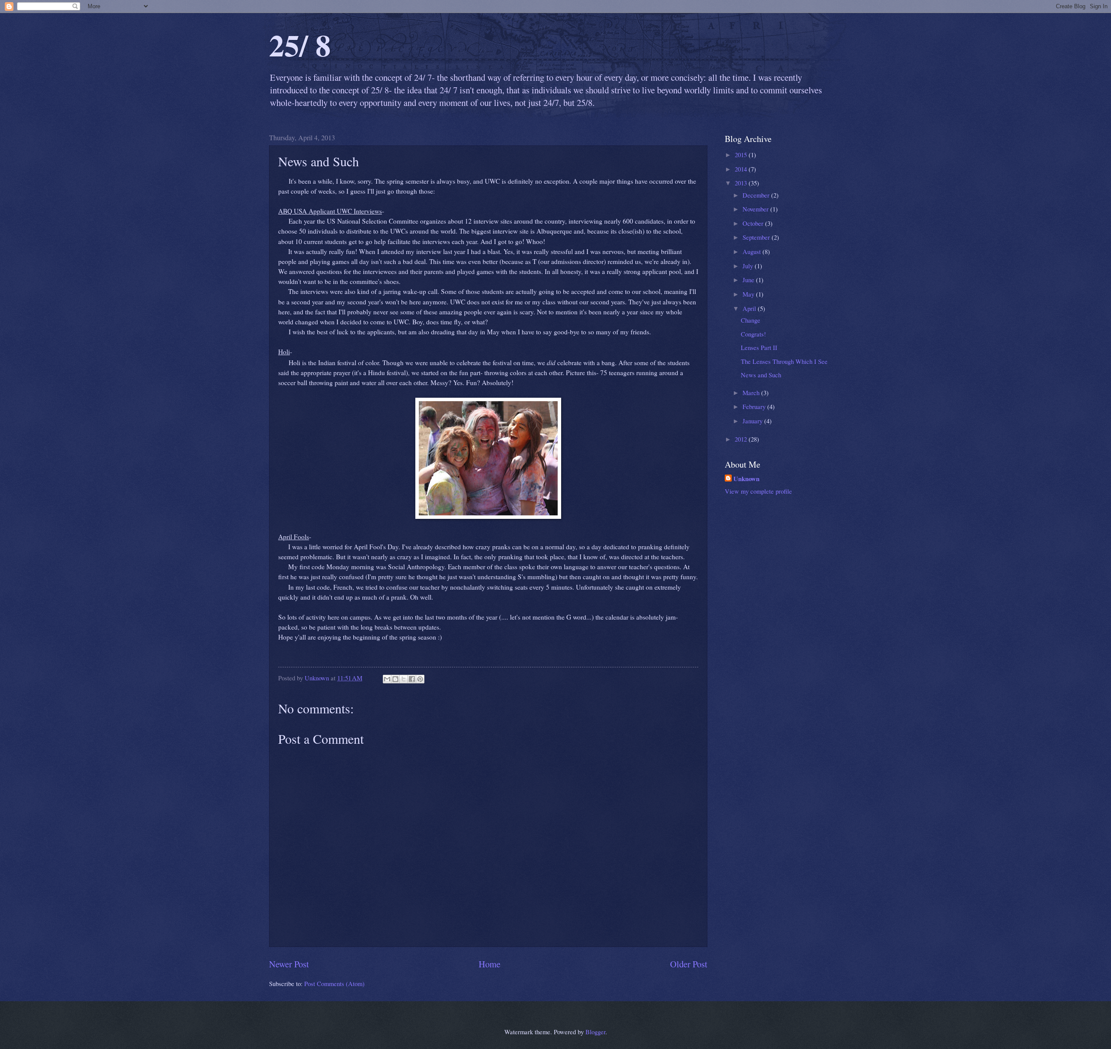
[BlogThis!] (395, 679)
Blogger (595, 1031)
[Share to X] (403, 679)
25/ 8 (300, 45)
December (757, 195)
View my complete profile (758, 491)
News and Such (761, 374)
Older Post (688, 964)
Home (489, 964)
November (756, 209)
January (753, 420)
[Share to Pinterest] (420, 679)
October (754, 223)
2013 (742, 182)
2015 (742, 154)
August (753, 251)
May (749, 294)
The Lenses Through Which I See (784, 361)
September (757, 237)
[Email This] (387, 679)
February (755, 406)
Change (750, 320)
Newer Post (289, 964)
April (750, 308)
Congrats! (753, 334)
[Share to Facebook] (412, 679)
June (749, 279)
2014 (742, 169)
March (752, 392)
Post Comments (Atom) (334, 983)
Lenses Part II (759, 347)
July (749, 265)
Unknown (746, 479)
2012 (742, 439)
